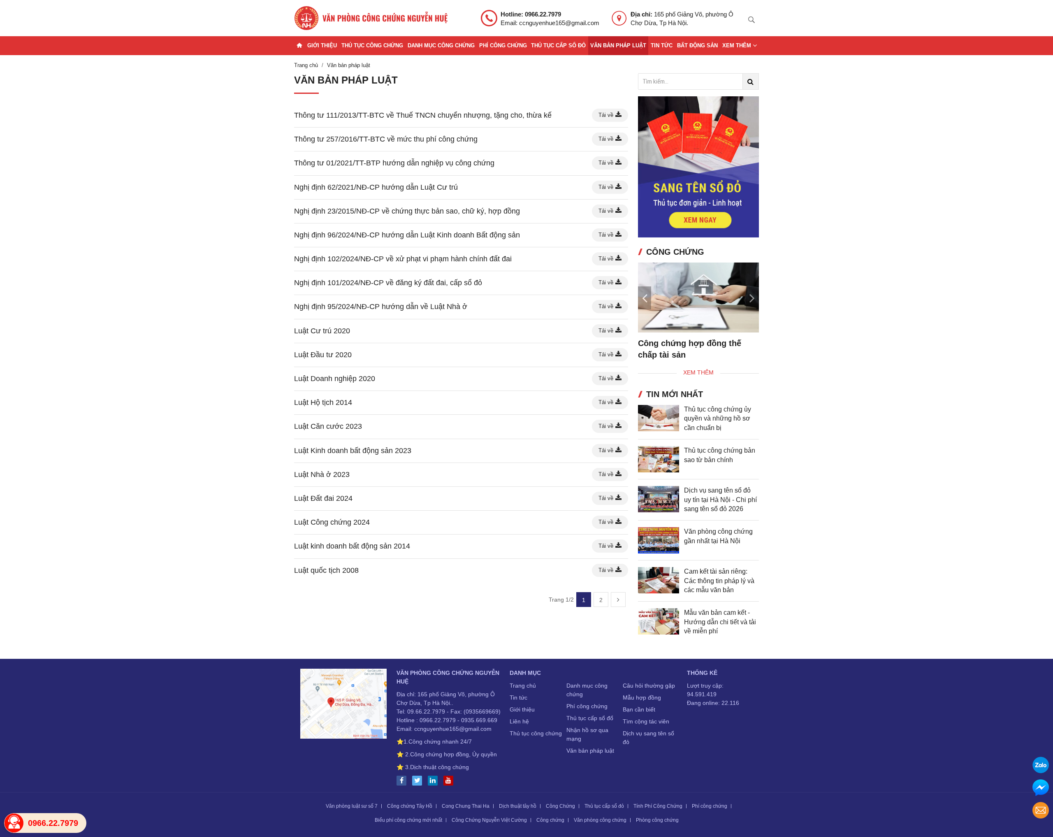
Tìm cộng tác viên (646, 721)
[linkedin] (435, 780)
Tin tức (662, 45)
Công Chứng (560, 806)
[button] (752, 297)
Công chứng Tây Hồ (409, 806)
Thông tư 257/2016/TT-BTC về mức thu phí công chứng (386, 139)
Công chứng (550, 820)
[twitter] (419, 780)
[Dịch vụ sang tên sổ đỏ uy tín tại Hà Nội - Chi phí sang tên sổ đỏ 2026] (658, 499)
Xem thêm (737, 45)
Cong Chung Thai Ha (465, 806)
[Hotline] (14, 823)
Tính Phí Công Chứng (657, 806)
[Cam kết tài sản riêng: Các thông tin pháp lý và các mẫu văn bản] (658, 580)
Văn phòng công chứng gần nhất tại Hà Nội (718, 536)
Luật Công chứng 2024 (332, 522)
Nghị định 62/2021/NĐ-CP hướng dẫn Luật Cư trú (376, 187)
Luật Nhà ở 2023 (322, 474)
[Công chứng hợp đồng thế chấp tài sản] (698, 297)
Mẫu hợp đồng (642, 697)
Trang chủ (523, 685)
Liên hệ (519, 721)
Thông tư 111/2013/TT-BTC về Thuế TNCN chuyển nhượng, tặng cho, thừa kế (423, 115)
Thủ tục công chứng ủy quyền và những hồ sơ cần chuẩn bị (717, 418)
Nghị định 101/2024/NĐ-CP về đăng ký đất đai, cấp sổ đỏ (388, 283)
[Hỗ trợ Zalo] (1040, 766)
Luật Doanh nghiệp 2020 (334, 378)
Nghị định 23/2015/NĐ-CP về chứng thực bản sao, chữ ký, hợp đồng (407, 211)
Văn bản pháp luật (618, 45)
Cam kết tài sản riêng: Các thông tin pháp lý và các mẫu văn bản (719, 580)
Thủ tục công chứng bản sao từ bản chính (719, 455)
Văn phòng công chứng (600, 820)
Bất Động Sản (697, 45)
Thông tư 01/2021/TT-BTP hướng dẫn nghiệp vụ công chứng (394, 163)
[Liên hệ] (343, 705)
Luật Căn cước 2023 (328, 426)
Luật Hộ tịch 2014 (323, 402)
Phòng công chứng (657, 820)
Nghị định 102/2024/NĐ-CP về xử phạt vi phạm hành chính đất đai (403, 259)
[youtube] (450, 780)
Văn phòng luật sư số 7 (352, 806)
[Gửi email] (1040, 811)
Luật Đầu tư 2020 (323, 355)
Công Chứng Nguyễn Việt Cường (489, 820)
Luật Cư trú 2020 (322, 331)
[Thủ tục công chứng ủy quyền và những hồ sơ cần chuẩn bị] (658, 418)
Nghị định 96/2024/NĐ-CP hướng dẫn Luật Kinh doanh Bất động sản (407, 235)
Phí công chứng (503, 45)
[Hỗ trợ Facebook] (1040, 788)
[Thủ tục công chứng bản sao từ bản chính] (658, 459)
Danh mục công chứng (441, 45)
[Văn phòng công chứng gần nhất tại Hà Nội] (658, 540)
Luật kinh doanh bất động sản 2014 (352, 546)
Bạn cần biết (639, 709)
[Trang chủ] (299, 45)
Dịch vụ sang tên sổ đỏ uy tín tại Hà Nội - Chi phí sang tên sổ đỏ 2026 (720, 499)
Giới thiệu (322, 45)
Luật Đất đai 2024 (323, 498)
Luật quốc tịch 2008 (326, 570)
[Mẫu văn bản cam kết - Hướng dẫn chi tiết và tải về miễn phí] (658, 621)
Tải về (605, 115)
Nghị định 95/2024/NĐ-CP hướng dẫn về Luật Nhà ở (380, 306)
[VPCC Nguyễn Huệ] (371, 18)
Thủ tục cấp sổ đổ (589, 718)
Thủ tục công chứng (372, 45)
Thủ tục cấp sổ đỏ (558, 45)
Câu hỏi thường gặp (649, 685)
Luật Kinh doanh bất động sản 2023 (352, 450)
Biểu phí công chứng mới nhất (408, 820)
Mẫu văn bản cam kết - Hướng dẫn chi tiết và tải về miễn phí (720, 622)
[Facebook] (404, 780)
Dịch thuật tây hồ (517, 806)
